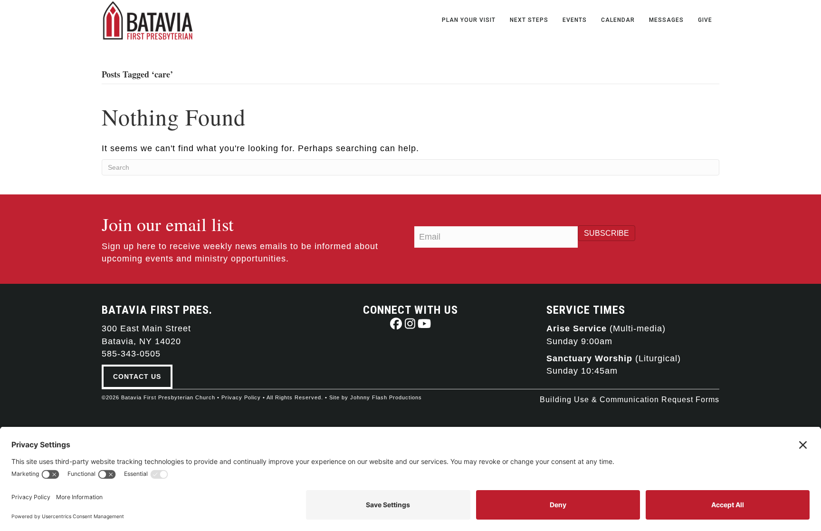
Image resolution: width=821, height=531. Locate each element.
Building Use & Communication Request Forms (629, 400)
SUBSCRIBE (606, 233)
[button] (396, 323)
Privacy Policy (241, 397)
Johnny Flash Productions (386, 397)
